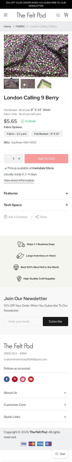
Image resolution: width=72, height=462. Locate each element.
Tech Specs (13, 205)
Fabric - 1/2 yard (16, 134)
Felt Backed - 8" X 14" (46, 134)
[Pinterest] (15, 379)
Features (11, 193)
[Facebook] (7, 379)
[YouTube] (31, 379)
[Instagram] (23, 379)
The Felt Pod (38, 432)
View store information (19, 180)
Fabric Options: (13, 127)
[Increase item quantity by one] (19, 159)
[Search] (58, 14)
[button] (6, 15)
